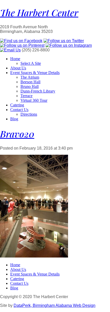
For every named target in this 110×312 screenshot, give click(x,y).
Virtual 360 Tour (33, 100)
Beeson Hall (30, 82)
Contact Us (19, 109)
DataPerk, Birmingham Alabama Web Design (54, 305)
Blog (14, 119)
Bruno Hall (29, 86)
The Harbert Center (39, 12)
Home (15, 59)
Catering (17, 105)
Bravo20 (17, 133)
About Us (18, 68)
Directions (28, 114)
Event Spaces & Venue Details (35, 72)
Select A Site (30, 63)
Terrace (26, 96)
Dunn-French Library (37, 91)
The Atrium (29, 77)
